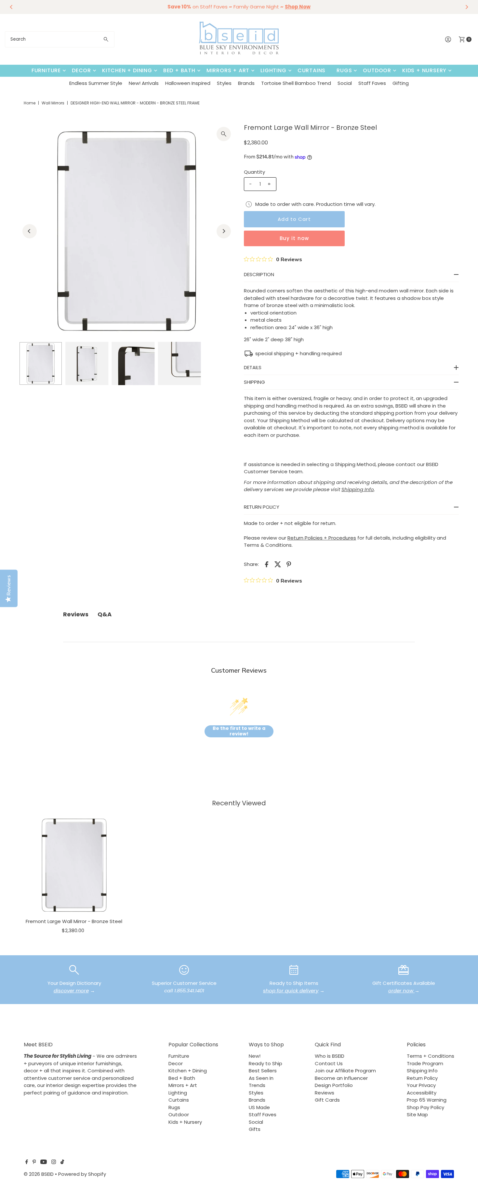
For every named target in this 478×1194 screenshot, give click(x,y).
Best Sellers (263, 1070)
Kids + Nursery (424, 70)
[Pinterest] (34, 1162)
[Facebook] (26, 1162)
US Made (259, 1107)
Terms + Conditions (430, 1056)
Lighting (273, 70)
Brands (246, 83)
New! (254, 1056)
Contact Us (329, 1063)
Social (345, 83)
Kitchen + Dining (127, 70)
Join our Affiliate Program (345, 1070)
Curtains (311, 70)
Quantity (254, 171)
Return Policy (422, 1078)
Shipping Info (422, 1070)
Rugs (344, 70)
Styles (224, 83)
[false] (74, 969)
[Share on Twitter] (278, 564)
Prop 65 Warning (426, 1099)
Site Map (417, 1114)
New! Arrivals (144, 83)
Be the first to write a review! (239, 731)
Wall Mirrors (53, 103)
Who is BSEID (329, 1056)
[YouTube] (43, 1162)
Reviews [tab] (75, 614)
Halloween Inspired (187, 83)
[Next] (466, 7)
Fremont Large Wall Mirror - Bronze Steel (74, 921)
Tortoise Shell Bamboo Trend (296, 83)
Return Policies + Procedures (321, 537)
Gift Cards (327, 1099)
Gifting (400, 83)
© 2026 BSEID (39, 1174)
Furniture (46, 70)
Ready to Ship (265, 1063)
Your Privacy (421, 1085)
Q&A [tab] (105, 614)
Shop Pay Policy (425, 1107)
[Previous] (11, 7)
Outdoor (377, 70)
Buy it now (294, 238)
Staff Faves (372, 83)
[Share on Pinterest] (289, 564)
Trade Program (425, 1063)
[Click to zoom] (224, 134)
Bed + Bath (179, 70)
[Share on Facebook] (267, 564)
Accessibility (421, 1092)
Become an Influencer (341, 1078)
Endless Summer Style (95, 83)
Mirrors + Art (227, 70)
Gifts (254, 1129)
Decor (81, 70)
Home (29, 103)
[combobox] (60, 39)
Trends (257, 1085)
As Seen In (261, 1078)
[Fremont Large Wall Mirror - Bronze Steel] (74, 865)
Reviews (324, 1092)
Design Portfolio (334, 1085)
